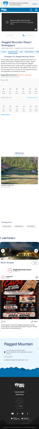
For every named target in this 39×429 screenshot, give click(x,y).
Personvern (19, 398)
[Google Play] (15, 418)
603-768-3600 (29, 35)
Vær (21, 51)
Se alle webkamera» (19, 155)
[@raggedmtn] (10, 270)
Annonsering (19, 394)
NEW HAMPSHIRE (7, 48)
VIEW (35, 263)
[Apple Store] (25, 418)
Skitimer (30, 226)
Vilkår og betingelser (19, 402)
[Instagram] (22, 414)
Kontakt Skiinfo (19, 392)
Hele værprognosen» (32, 97)
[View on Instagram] (37, 277)
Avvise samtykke (19, 408)
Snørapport (13, 51)
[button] (31, 10)
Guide (4, 51)
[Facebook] (27, 414)
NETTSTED (9, 35)
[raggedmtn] (3, 277)
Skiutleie (6, 226)
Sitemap (19, 404)
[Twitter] (18, 414)
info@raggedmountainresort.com (16, 360)
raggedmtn (9, 276)
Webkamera (29, 51)
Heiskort (18, 226)
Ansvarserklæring (19, 400)
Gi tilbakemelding (5, 114)
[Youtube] (13, 414)
